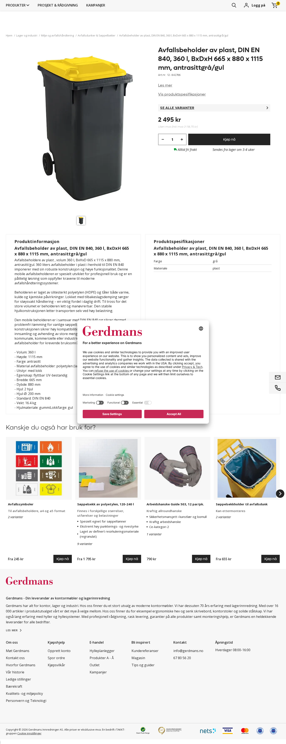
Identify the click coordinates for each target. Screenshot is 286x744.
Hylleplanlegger (102, 650)
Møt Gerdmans (17, 650)
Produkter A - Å (102, 658)
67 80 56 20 (182, 658)
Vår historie (15, 672)
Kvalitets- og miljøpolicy (24, 693)
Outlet (94, 665)
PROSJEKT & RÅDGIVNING (58, 5)
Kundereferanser (144, 650)
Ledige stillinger (18, 679)
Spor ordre (56, 658)
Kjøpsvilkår (56, 665)
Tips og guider (143, 665)
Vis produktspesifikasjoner (182, 94)
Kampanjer (95, 5)
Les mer (165, 85)
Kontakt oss (15, 658)
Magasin (138, 658)
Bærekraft (14, 686)
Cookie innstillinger (29, 733)
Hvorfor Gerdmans (20, 665)
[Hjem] (29, 585)
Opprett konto (59, 650)
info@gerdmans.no (188, 650)
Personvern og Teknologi (26, 700)
